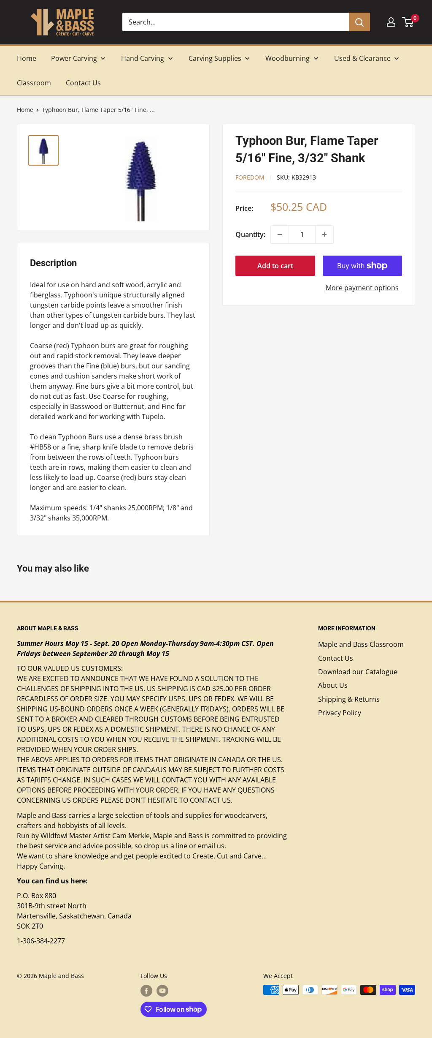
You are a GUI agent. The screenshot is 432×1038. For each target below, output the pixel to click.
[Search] (359, 22)
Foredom (250, 177)
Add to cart (275, 265)
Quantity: (250, 234)
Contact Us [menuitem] (83, 82)
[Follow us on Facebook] (146, 991)
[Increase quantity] (324, 234)
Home (25, 110)
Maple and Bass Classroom (361, 644)
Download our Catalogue (357, 671)
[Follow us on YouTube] (162, 991)
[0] (408, 22)
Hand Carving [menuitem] (142, 58)
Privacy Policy (339, 712)
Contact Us (335, 658)
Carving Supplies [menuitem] (215, 58)
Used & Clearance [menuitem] (362, 58)
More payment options (362, 287)
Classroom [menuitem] (34, 82)
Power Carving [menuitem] (74, 58)
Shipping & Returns (349, 699)
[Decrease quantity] (280, 234)
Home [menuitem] (26, 58)
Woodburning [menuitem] (287, 58)
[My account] (391, 22)
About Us (333, 685)
